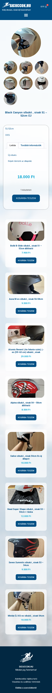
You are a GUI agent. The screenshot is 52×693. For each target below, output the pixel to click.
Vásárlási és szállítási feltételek (26, 682)
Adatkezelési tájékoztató (26, 679)
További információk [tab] (31, 145)
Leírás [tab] (13, 145)
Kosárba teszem (26, 198)
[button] (26, 15)
